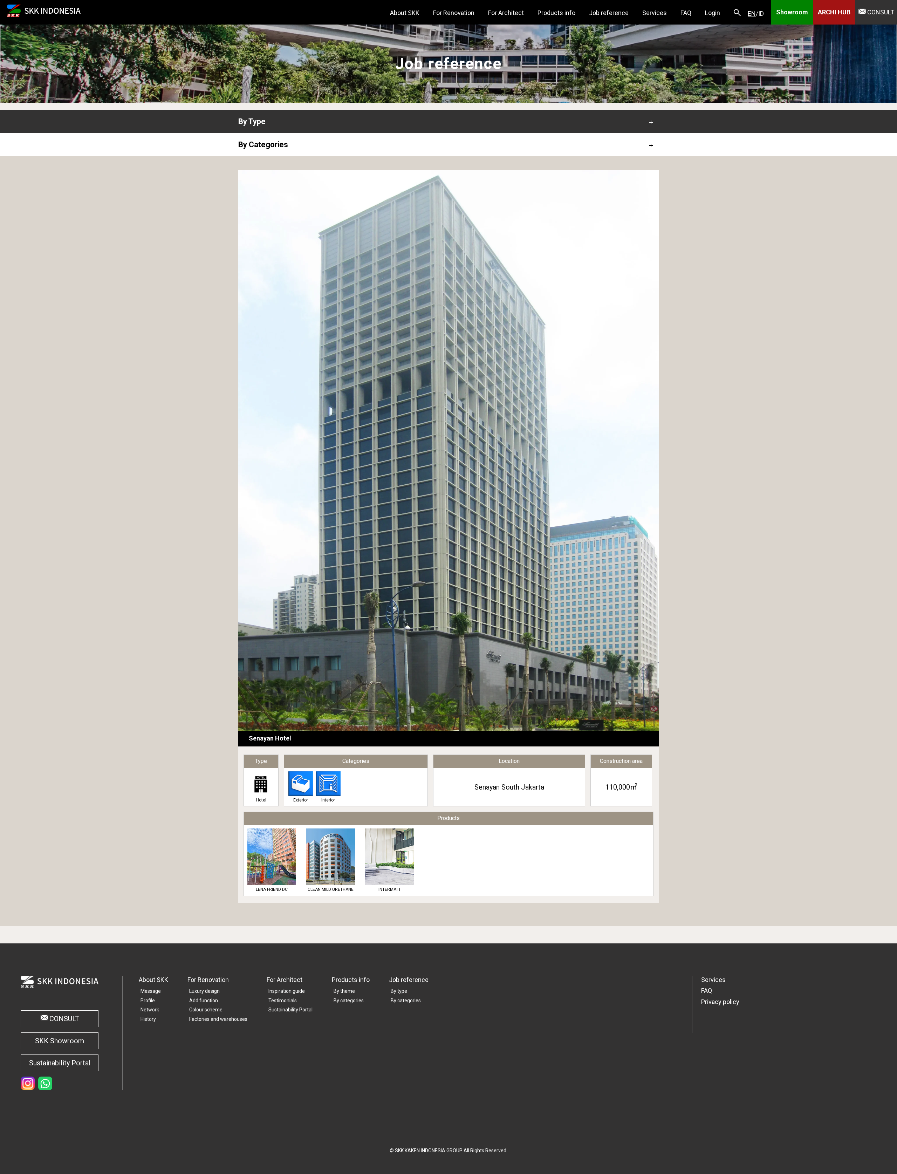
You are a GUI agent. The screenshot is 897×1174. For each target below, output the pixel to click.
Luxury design (204, 991)
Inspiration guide (286, 991)
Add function (203, 1000)
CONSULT (880, 12)
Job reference (409, 979)
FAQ (706, 990)
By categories (349, 1000)
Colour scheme (205, 1009)
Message (151, 991)
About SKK (153, 979)
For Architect (284, 979)
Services (713, 979)
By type (399, 991)
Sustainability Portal (59, 1063)
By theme (344, 991)
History (148, 1019)
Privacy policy (720, 1001)
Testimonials (282, 1000)
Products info (351, 979)
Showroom (792, 12)
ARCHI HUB (834, 12)
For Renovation (208, 979)
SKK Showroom (59, 1041)
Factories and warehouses (218, 1019)
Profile (148, 1000)
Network (150, 1009)
